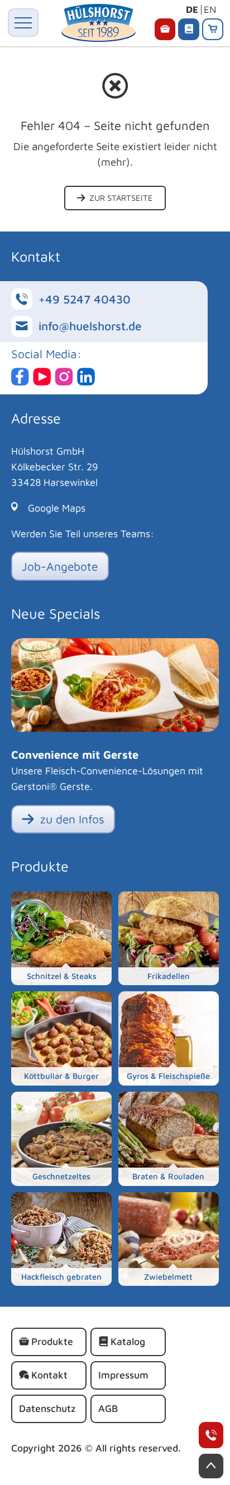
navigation (23, 22)
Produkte (52, 1341)
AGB (108, 1408)
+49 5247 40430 (211, 1435)
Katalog (128, 1341)
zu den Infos (70, 819)
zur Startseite (120, 197)
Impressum (123, 1375)
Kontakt (49, 1375)
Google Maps (56, 508)
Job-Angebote (60, 566)
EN (210, 9)
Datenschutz (47, 1408)
